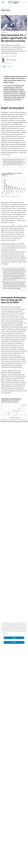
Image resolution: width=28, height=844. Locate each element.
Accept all (14, 642)
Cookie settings (4, 634)
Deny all (14, 637)
